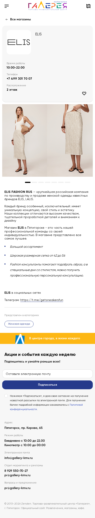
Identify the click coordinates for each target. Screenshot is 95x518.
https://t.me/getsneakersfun (41, 300)
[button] (27, 182)
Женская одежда (19, 323)
